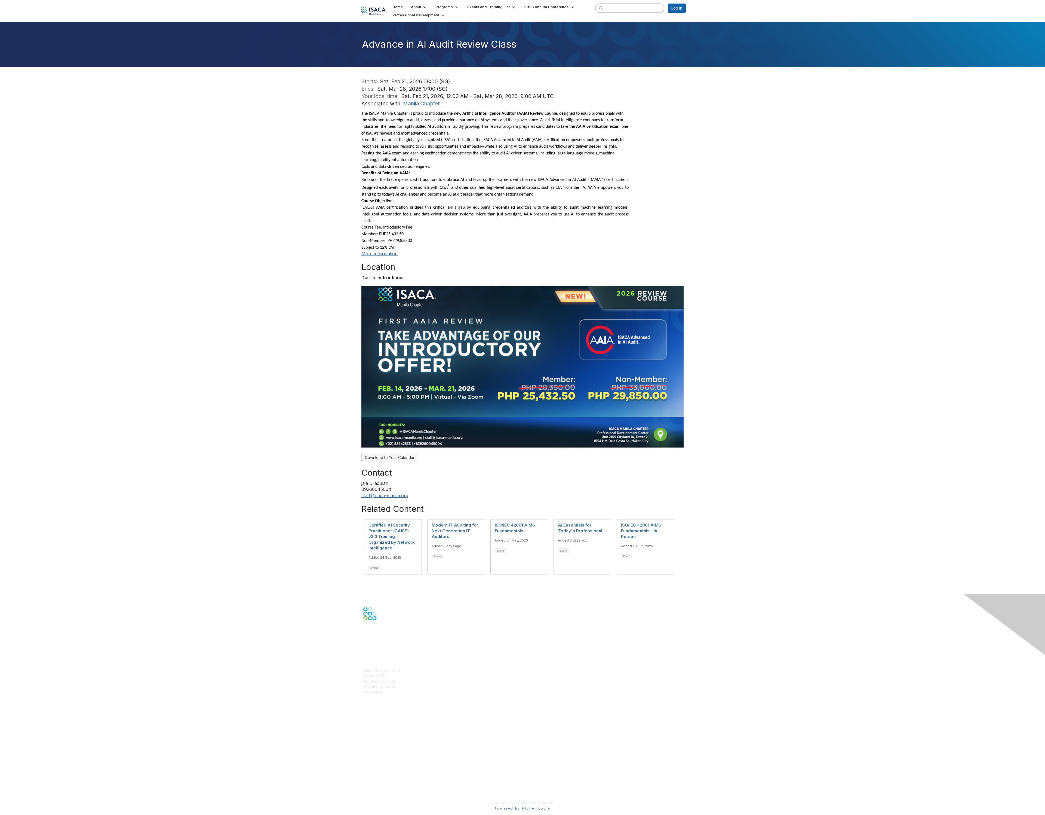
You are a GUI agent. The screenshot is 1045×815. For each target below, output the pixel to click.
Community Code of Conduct (389, 770)
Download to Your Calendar (389, 457)
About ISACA (374, 765)
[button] (419, 7)
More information (379, 253)
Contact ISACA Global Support (390, 742)
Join (367, 723)
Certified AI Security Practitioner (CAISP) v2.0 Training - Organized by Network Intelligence (391, 536)
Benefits (370, 728)
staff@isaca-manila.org (384, 495)
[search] (601, 8)
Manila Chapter (421, 103)
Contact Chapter (378, 700)
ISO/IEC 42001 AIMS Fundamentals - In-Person (641, 530)
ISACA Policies (376, 776)
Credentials (373, 734)
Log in (676, 8)
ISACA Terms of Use (381, 781)
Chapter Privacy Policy (383, 794)
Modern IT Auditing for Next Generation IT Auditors (455, 530)
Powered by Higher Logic (522, 808)
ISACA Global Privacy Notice (388, 786)
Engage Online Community (387, 647)
